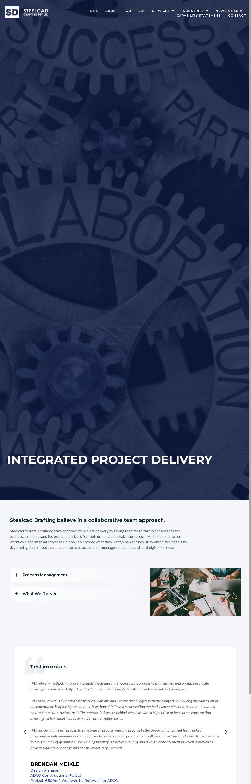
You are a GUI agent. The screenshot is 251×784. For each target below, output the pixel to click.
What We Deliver (40, 593)
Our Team (135, 10)
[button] (78, 575)
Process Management (45, 575)
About (111, 10)
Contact (237, 15)
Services (161, 10)
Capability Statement (199, 15)
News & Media (229, 10)
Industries (193, 10)
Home (92, 10)
